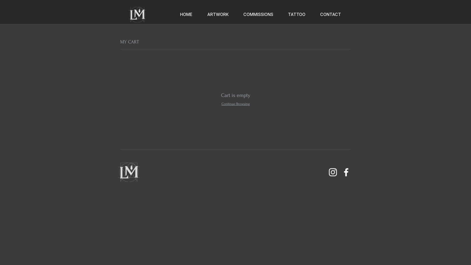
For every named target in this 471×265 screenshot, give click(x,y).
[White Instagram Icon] (332, 172)
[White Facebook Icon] (346, 172)
